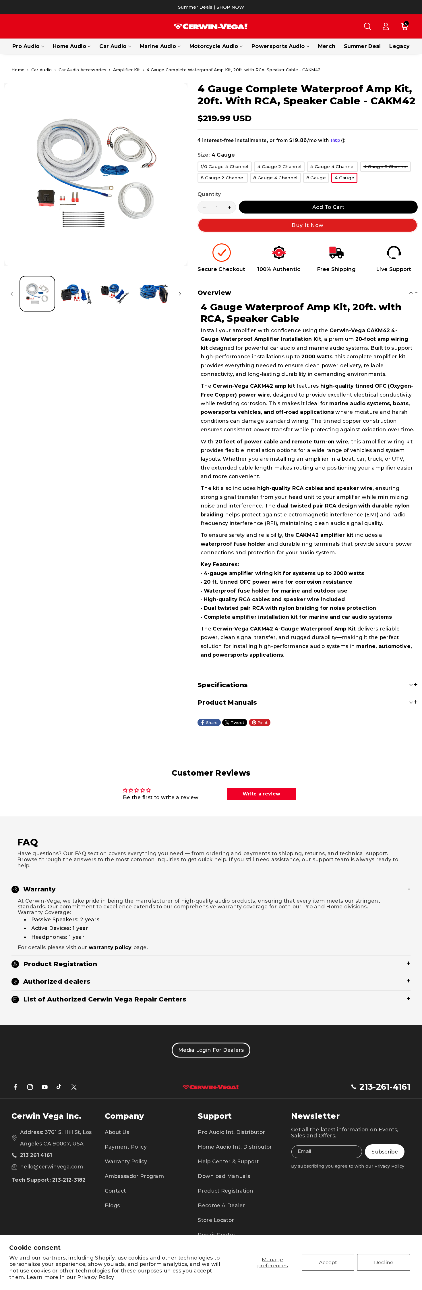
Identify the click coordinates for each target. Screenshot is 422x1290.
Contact (115, 1191)
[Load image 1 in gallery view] (37, 294)
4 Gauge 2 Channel (281, 168)
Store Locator (216, 1220)
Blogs (112, 1205)
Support (215, 1116)
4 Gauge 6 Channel (387, 168)
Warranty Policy (126, 1161)
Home (17, 69)
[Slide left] (11, 293)
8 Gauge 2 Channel (224, 179)
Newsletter (315, 1116)
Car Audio (112, 46)
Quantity (209, 194)
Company (124, 1116)
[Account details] (386, 26)
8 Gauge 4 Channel (277, 179)
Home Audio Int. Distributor (235, 1147)
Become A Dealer (221, 1205)
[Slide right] (180, 293)
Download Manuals (224, 1176)
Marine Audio (158, 46)
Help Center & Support (228, 1161)
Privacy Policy (95, 1277)
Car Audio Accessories (82, 69)
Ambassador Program (134, 1176)
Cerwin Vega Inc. (46, 1116)
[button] (367, 26)
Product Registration (225, 1191)
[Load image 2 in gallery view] (76, 294)
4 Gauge (345, 179)
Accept (328, 1262)
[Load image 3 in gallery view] (115, 294)
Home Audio (69, 46)
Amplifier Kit (126, 69)
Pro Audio (26, 46)
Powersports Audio (278, 46)
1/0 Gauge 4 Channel (226, 168)
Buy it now (308, 225)
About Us (117, 1132)
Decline (383, 1262)
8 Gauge (317, 179)
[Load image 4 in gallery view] (153, 294)
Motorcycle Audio (213, 46)
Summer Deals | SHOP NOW (211, 7)
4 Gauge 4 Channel (334, 168)
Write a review (261, 794)
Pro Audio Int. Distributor (231, 1132)
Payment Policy (126, 1147)
